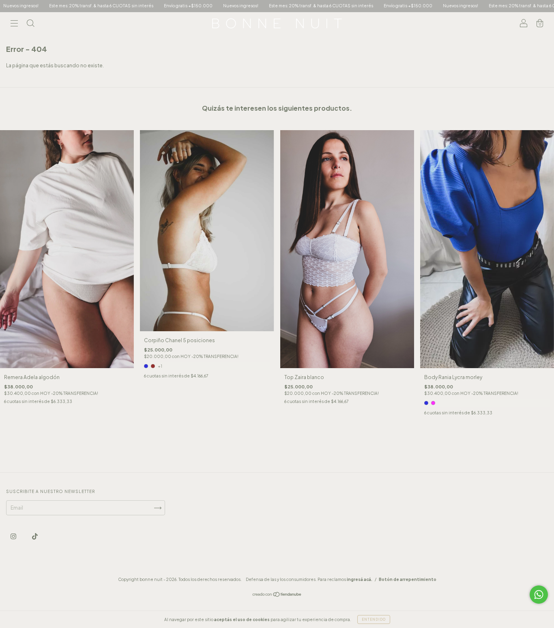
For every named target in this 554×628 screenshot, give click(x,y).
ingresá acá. (359, 579)
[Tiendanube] (277, 595)
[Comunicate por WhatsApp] (539, 594)
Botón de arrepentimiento (407, 579)
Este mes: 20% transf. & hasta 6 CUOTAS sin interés (56, 5)
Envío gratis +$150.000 (143, 5)
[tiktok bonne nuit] (35, 537)
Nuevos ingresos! (196, 5)
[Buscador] (30, 24)
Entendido (374, 619)
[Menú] (14, 24)
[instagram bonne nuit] (13, 537)
